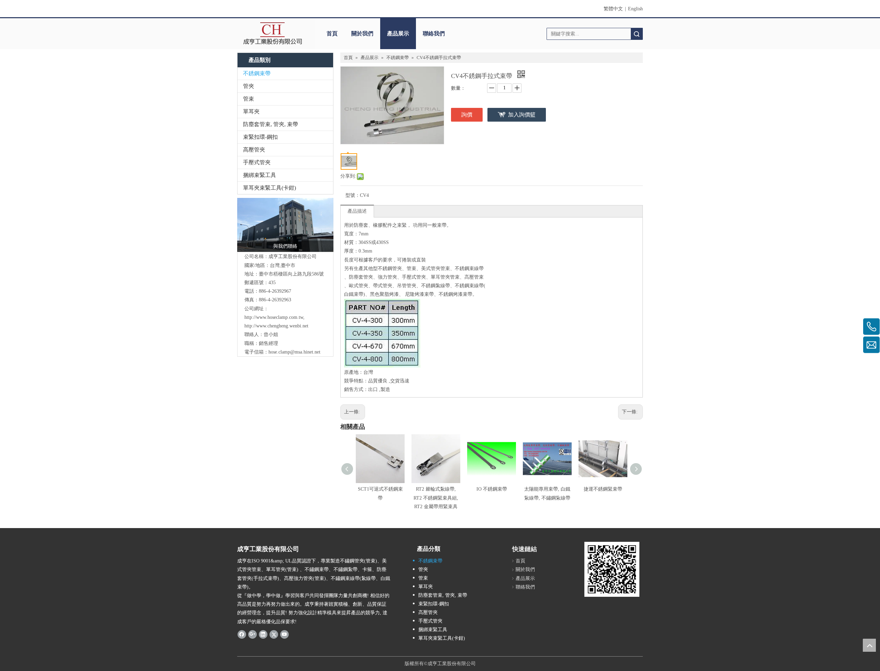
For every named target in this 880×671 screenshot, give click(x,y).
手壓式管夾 (257, 162)
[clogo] (272, 34)
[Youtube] (284, 634)
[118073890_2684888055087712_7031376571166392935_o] (285, 225)
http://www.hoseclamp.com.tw (273, 317)
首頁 (332, 33)
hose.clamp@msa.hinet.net (294, 352)
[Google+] (252, 634)
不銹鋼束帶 (257, 73)
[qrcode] (611, 569)
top (869, 645)
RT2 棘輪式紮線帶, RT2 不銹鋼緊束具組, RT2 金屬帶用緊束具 (436, 498)
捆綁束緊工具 (259, 175)
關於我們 (362, 33)
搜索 (636, 34)
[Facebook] (242, 634)
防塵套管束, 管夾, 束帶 (270, 124)
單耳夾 (251, 111)
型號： (352, 195)
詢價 (466, 115)
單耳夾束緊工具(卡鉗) (269, 188)
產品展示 (398, 33)
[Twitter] (274, 634)
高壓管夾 (254, 150)
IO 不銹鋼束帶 (491, 489)
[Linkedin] (263, 634)
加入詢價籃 (522, 115)
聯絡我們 (434, 33)
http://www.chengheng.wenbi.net (276, 325)
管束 (248, 99)
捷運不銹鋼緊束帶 (603, 489)
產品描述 (357, 211)
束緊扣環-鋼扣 (260, 137)
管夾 (248, 86)
